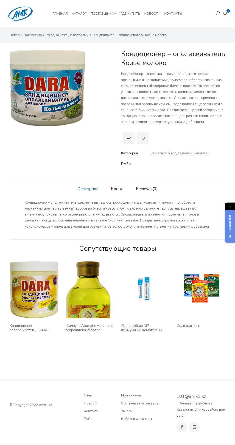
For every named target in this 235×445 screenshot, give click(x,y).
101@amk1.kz (191, 396)
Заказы (127, 411)
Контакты (173, 13)
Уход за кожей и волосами (67, 35)
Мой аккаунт (131, 395)
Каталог (79, 13)
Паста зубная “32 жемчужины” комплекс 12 (141, 328)
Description (88, 188)
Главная (60, 13)
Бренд (117, 188)
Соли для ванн (188, 325)
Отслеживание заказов (139, 403)
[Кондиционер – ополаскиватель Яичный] (34, 289)
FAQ (87, 419)
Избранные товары (136, 419)
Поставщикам (103, 13)
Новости (152, 13)
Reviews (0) (147, 188)
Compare (129, 138)
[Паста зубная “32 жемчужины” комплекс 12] (145, 288)
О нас (88, 395)
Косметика (33, 35)
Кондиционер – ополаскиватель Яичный (29, 328)
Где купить (130, 13)
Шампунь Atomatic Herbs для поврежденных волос (89, 328)
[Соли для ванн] (201, 288)
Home (15, 35)
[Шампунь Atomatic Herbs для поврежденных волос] (89, 317)
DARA (126, 163)
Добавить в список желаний (142, 138)
